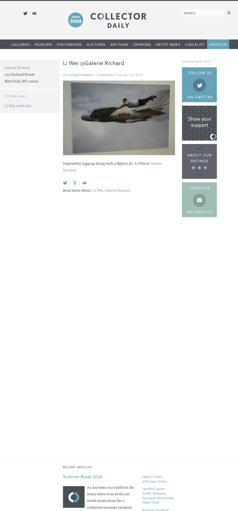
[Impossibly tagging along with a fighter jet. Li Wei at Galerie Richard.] (119, 118)
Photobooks (69, 44)
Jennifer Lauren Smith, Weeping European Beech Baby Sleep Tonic (158, 495)
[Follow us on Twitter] (25, 13)
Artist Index (168, 44)
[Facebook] (75, 183)
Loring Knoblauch (80, 74)
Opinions (142, 44)
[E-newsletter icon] (34, 13)
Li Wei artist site (18, 105)
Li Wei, (99, 190)
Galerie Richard (117, 190)
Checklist (195, 44)
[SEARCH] (229, 12)
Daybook (218, 44)
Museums (43, 44)
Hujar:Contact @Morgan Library (154, 478)
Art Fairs (119, 44)
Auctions (96, 44)
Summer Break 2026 (82, 477)
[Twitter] (65, 183)
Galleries (20, 44)
